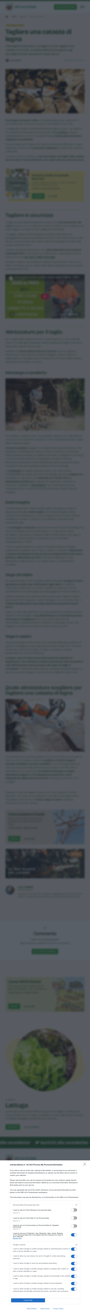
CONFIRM (28, 1300)
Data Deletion (32, 1309)
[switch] (74, 1210)
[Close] (85, 1165)
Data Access (45, 1309)
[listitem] (45, 1205)
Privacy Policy (58, 1309)
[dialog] (45, 1236)
